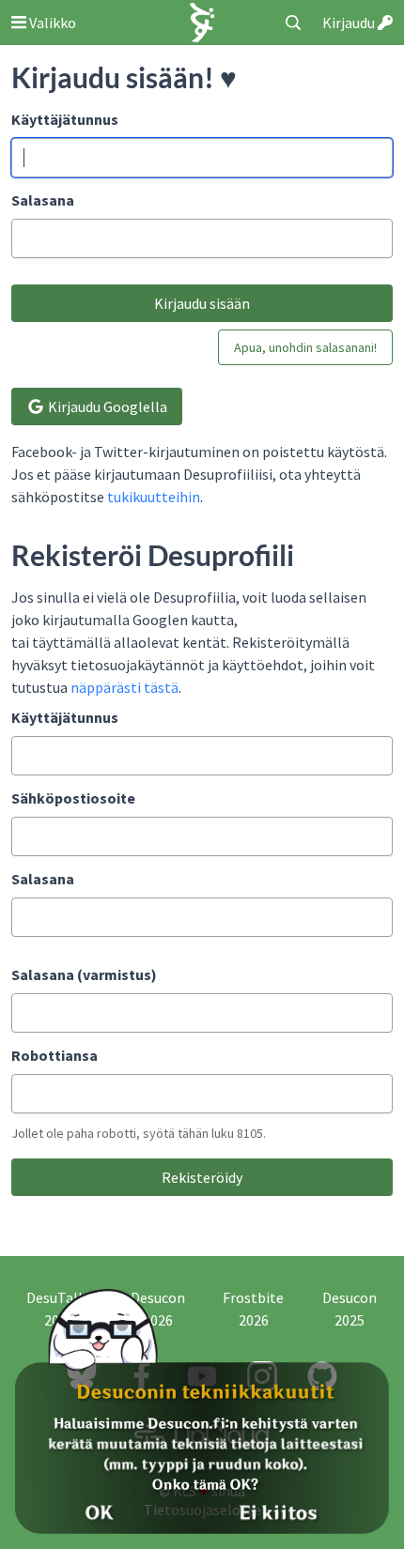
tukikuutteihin (153, 496)
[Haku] (293, 22)
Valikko (51, 22)
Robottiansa (54, 1055)
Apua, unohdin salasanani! (305, 347)
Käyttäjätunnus (64, 119)
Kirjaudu (350, 22)
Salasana (42, 200)
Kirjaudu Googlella (106, 406)
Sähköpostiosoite (73, 798)
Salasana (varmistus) (84, 974)
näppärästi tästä (124, 687)
